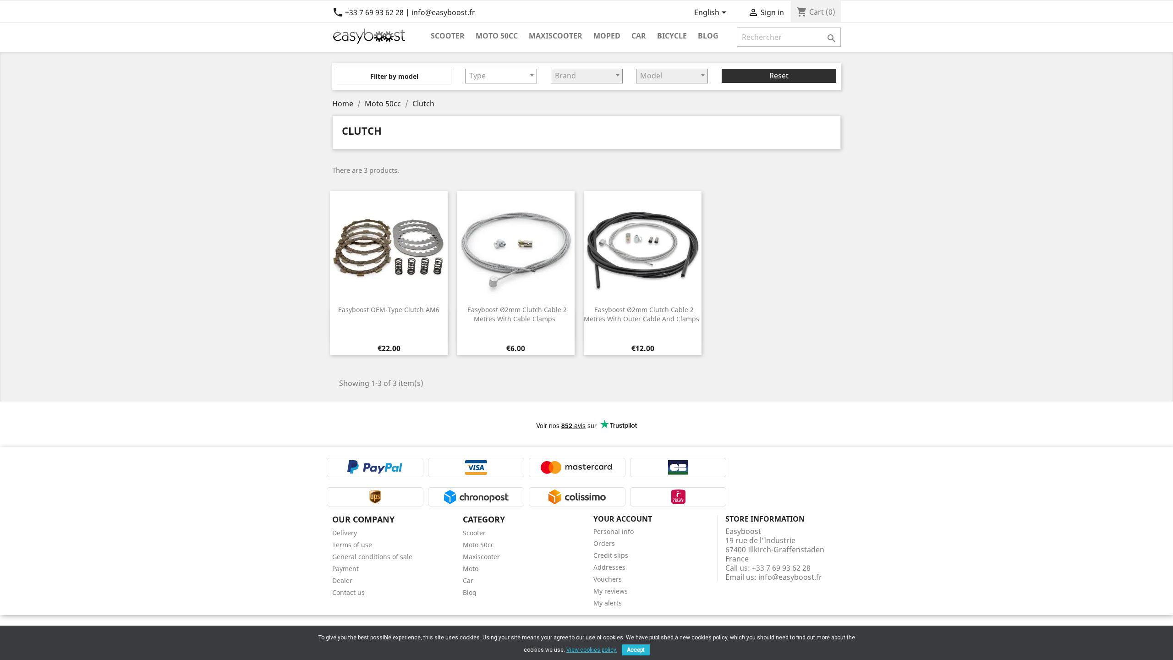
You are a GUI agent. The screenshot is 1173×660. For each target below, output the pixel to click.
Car (638, 35)
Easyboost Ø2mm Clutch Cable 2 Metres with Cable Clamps (517, 314)
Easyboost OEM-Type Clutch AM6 (388, 309)
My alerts (607, 603)
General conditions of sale (372, 556)
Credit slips (610, 555)
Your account (622, 519)
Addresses (609, 567)
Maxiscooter (555, 35)
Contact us (348, 592)
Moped (606, 35)
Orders (604, 543)
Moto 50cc (497, 35)
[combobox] (501, 76)
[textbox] (501, 75)
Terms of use (352, 544)
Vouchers (607, 579)
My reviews (610, 591)
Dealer (342, 580)
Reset (779, 76)
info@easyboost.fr (790, 577)
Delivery (344, 532)
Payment (345, 568)
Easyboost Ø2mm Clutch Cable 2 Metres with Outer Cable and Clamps (641, 314)
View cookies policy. (591, 650)
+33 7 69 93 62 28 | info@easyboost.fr (403, 12)
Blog (708, 35)
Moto (470, 568)
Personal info (613, 531)
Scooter (448, 35)
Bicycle (672, 35)
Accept (636, 650)
